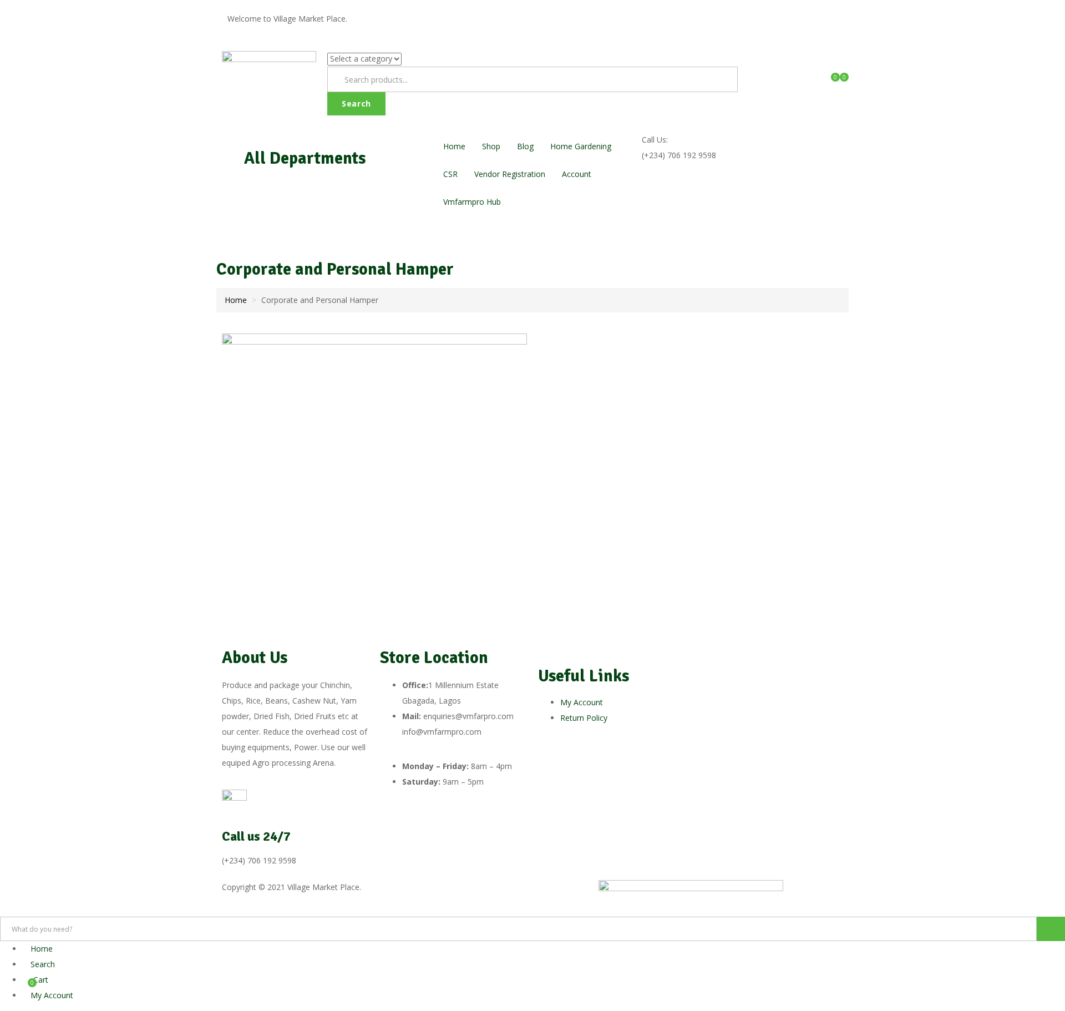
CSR (450, 174)
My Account (581, 702)
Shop (491, 146)
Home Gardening (580, 146)
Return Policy (583, 717)
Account (578, 174)
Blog (525, 146)
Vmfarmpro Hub (472, 201)
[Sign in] (752, 58)
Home (454, 146)
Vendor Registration (509, 174)
